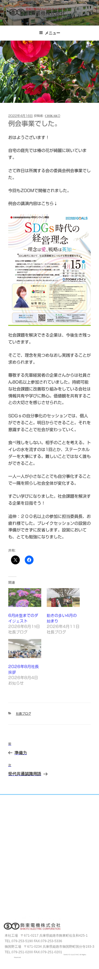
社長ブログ (23, 713)
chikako (52, 115)
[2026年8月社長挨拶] (24, 648)
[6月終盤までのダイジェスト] (24, 597)
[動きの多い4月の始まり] (63, 597)
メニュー (52, 33)
